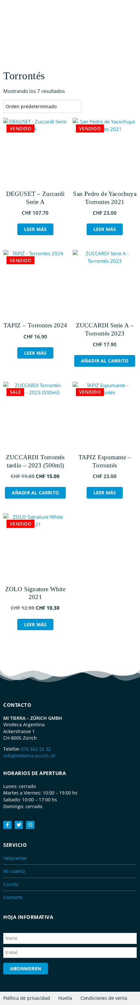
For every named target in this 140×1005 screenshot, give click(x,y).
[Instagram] (30, 825)
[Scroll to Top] (132, 987)
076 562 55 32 (36, 749)
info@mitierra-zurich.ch (29, 756)
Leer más (35, 229)
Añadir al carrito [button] (104, 361)
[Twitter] (19, 825)
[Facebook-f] (7, 825)
